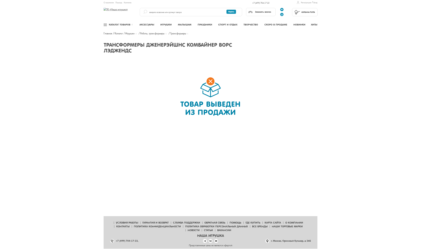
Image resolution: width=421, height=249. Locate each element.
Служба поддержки (186, 222)
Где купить (253, 222)
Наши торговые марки (287, 226)
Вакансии (224, 230)
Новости (194, 230)
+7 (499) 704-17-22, (127, 240)
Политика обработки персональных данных (216, 226)
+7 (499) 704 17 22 (260, 3)
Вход (315, 2)
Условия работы (127, 222)
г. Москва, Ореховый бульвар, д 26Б (291, 240)
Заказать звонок (263, 12)
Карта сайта (273, 222)
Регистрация (306, 2)
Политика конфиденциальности (157, 226)
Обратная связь (214, 222)
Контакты (127, 2)
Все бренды (260, 226)
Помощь (118, 2)
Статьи (208, 230)
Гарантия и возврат (155, 222)
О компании (109, 2)
